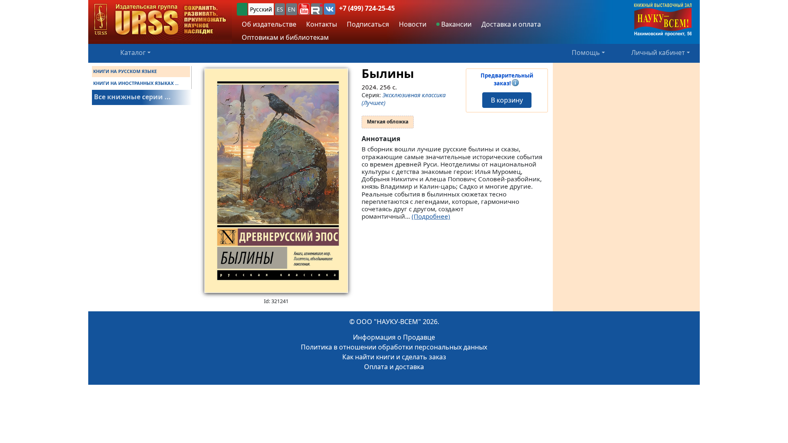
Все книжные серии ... (132, 96)
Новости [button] (412, 24)
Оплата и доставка (394, 366)
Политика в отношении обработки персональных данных (394, 347)
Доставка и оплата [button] (511, 24)
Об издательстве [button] (269, 24)
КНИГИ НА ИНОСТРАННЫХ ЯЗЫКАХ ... (136, 83)
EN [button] (292, 9)
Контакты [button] (321, 24)
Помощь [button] (586, 52)
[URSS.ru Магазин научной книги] (160, 20)
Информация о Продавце (394, 337)
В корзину (507, 100)
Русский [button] (261, 9)
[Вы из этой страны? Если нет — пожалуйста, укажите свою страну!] (242, 9)
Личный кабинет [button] (658, 52)
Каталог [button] (133, 52)
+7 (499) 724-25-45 (367, 8)
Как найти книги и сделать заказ (394, 356)
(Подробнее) (431, 216)
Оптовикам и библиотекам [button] (285, 37)
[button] (304, 9)
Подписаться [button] (368, 24)
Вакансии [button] (456, 24)
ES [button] (280, 9)
